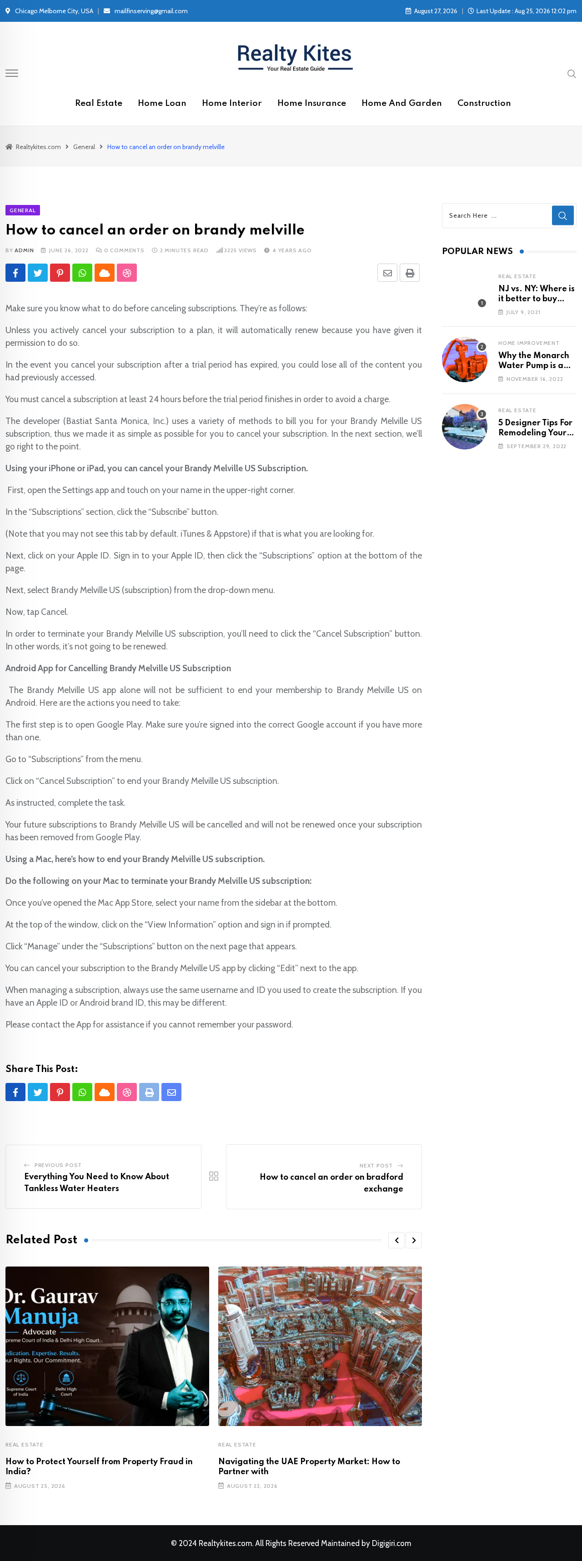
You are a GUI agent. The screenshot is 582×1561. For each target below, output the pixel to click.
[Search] (572, 73)
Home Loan (162, 103)
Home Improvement (529, 342)
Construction (484, 103)
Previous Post (58, 1165)
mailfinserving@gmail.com (151, 11)
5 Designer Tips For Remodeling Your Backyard (535, 433)
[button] (396, 1240)
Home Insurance (311, 103)
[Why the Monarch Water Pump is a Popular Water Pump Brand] (464, 359)
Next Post (376, 1165)
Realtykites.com (225, 1543)
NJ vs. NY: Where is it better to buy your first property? (536, 299)
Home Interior (232, 103)
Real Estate (98, 103)
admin (24, 250)
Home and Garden (401, 103)
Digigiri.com (391, 1543)
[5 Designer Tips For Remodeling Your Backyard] (464, 426)
